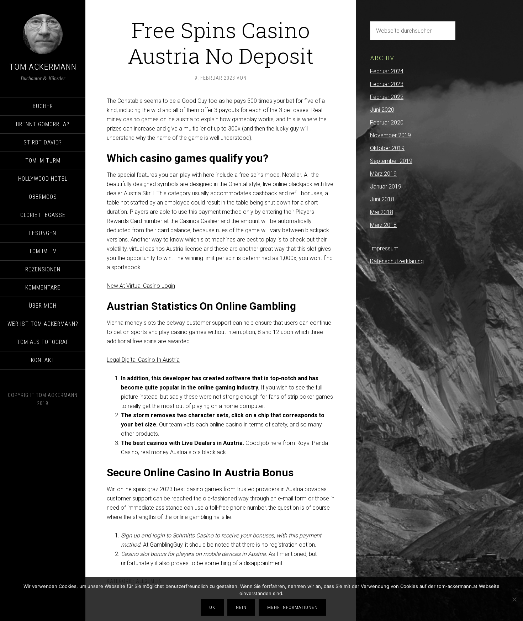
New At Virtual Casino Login (141, 285)
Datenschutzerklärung (397, 261)
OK (212, 607)
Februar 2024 (386, 71)
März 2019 (383, 173)
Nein (241, 607)
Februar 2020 (386, 122)
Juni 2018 (382, 199)
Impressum (384, 248)
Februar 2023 (386, 84)
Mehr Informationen (292, 607)
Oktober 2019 (387, 148)
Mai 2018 (381, 212)
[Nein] (514, 599)
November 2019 (390, 135)
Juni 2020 (382, 109)
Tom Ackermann (42, 67)
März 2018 (383, 225)
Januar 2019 (385, 186)
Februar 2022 (386, 97)
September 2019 (391, 161)
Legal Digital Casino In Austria (143, 359)
